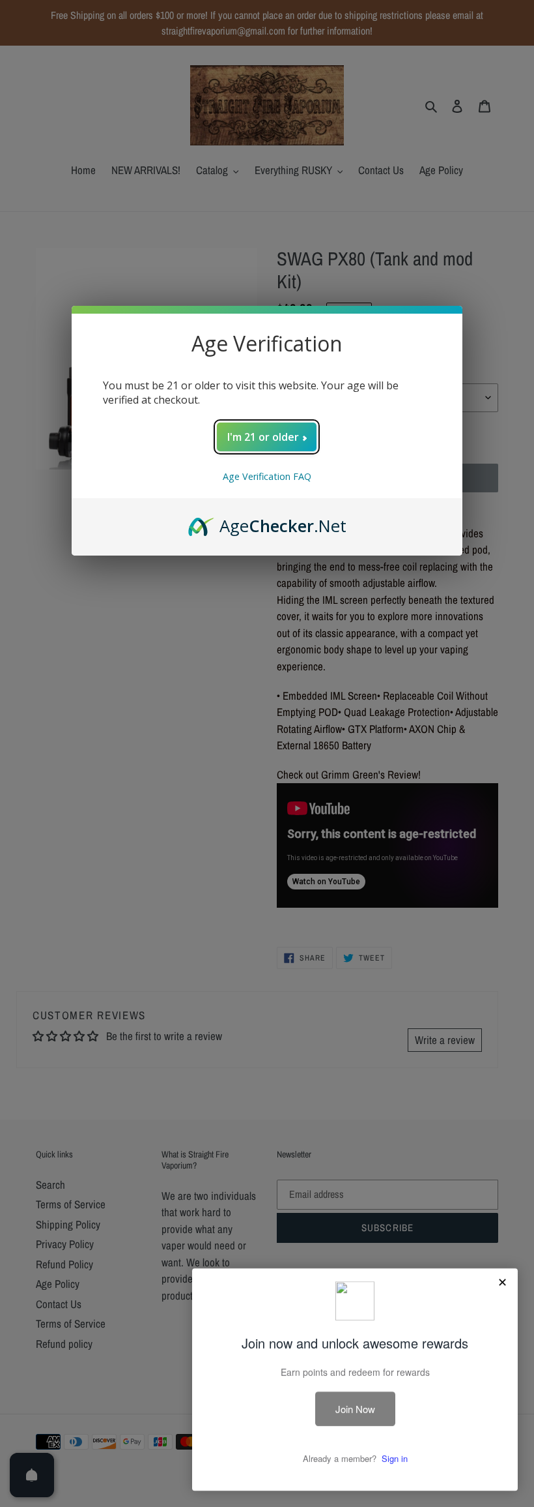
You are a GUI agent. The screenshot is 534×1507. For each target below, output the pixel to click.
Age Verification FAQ (267, 476)
